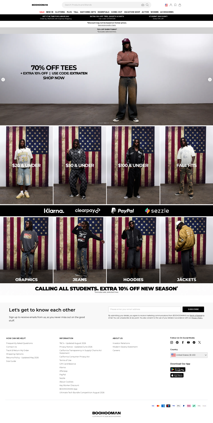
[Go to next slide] (210, 79)
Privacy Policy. (197, 318)
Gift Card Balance (67, 364)
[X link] (199, 342)
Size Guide (11, 361)
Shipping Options (14, 354)
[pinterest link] (177, 342)
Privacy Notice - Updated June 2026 (75, 347)
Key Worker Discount (69, 385)
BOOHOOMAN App (68, 389)
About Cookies (66, 382)
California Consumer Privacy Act (74, 357)
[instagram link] (171, 342)
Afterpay (63, 371)
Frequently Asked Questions (19, 343)
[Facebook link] (182, 342)
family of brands (196, 316)
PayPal (62, 375)
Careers (116, 350)
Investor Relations (121, 343)
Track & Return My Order (17, 350)
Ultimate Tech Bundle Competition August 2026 (81, 393)
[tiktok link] (194, 342)
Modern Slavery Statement (125, 347)
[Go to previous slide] (3, 79)
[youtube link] (188, 342)
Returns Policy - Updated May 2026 (22, 358)
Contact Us (11, 347)
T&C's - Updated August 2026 (72, 343)
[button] (166, 5)
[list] (106, 79)
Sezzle (62, 378)
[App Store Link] (177, 372)
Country (174, 349)
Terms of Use (65, 360)
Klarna (62, 367)
